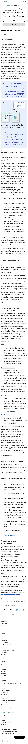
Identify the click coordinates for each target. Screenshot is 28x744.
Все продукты (4, 724)
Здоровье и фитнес (5, 640)
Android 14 (3, 673)
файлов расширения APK (10, 535)
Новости (3, 625)
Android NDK (4, 694)
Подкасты (3, 630)
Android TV (3, 661)
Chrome (3, 718)
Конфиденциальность (6, 644)
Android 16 (3, 669)
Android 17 (3, 667)
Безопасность (4, 621)
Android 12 (3, 678)
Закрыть (14, 20)
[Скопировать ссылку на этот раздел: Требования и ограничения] (24, 461)
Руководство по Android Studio (8, 686)
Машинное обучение (5, 638)
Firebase (3, 720)
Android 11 (3, 680)
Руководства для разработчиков (8, 688)
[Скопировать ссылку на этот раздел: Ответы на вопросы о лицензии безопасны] (19, 263)
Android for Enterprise (6, 619)
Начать (14, 24)
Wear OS (3, 654)
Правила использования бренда (9, 731)
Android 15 (3, 671)
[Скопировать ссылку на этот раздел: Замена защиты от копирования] (13, 543)
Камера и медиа (4, 642)
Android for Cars (4, 659)
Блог (2, 627)
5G (1, 646)
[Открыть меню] (2, 1)
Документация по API (6, 690)
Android (3, 617)
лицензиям (3, 600)
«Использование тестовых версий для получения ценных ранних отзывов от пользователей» (14, 94)
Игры (2, 635)
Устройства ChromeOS (6, 657)
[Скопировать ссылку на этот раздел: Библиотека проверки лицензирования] (16, 311)
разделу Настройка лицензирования (10, 594)
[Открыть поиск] (18, 1)
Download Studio (4, 692)
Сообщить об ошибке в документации (9, 702)
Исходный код (4, 623)
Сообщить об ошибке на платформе (9, 700)
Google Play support (5, 704)
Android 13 (3, 675)
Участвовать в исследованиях (7, 707)
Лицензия (14, 729)
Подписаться (19, 737)
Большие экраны (4, 652)
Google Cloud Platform (6, 722)
